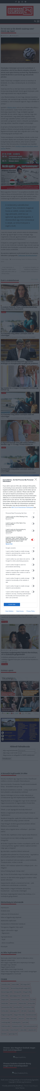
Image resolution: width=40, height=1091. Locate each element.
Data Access (20, 611)
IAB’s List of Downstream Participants (22, 507)
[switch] (32, 517)
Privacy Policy (31, 611)
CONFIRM (11, 604)
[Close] (36, 480)
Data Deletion (9, 611)
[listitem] (20, 513)
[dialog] (20, 545)
